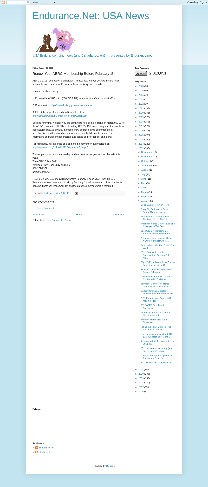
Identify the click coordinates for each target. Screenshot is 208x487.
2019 (141, 117)
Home (79, 214)
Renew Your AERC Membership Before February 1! (157, 270)
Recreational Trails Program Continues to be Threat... (155, 218)
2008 (141, 382)
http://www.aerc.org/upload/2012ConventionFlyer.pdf (60, 147)
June (144, 178)
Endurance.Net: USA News (90, 15)
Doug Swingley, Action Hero (155, 204)
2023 (141, 99)
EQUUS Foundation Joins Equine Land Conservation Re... (158, 263)
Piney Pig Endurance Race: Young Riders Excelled (155, 210)
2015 (141, 135)
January (145, 201)
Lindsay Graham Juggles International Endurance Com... (158, 292)
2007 (141, 387)
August (145, 170)
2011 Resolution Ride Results (156, 362)
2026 (141, 86)
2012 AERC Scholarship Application (153, 306)
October (145, 161)
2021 (141, 108)
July (143, 174)
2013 (141, 143)
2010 (141, 373)
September (147, 165)
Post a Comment (45, 208)
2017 (141, 126)
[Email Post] (76, 193)
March (144, 192)
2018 (141, 121)
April (143, 187)
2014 (141, 139)
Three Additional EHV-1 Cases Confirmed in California (156, 278)
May (143, 183)
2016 (141, 130)
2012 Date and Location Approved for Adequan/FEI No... (155, 255)
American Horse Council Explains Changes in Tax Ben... (158, 225)
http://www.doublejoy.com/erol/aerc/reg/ (71, 105)
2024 (141, 95)
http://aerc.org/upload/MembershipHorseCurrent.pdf (59, 115)
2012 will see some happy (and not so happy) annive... (157, 349)
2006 (141, 391)
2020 (141, 112)
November (147, 156)
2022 (141, 103)
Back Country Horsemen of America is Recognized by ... (156, 232)
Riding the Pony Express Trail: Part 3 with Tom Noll (156, 328)
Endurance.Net (46, 447)
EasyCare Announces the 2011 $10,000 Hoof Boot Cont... (156, 335)
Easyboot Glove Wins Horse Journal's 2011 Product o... (155, 285)
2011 (141, 369)
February (146, 196)
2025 (141, 90)
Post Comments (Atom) (59, 220)
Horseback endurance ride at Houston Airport (155, 314)
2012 (141, 148)
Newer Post (39, 214)
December (147, 152)
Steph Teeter (45, 452)
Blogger (110, 466)
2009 (141, 378)
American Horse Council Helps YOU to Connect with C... (156, 239)
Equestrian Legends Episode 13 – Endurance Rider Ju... (158, 356)
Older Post (118, 214)
